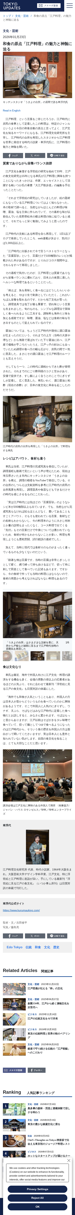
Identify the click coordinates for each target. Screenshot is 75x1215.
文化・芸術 (22, 15)
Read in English (11, 110)
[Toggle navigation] (69, 6)
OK (38, 1206)
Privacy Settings (37, 1189)
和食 (38, 947)
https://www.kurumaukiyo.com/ (21, 910)
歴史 (56, 947)
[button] (7, 620)
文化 (47, 947)
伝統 (29, 947)
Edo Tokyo (14, 947)
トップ (7, 15)
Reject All (37, 1197)
